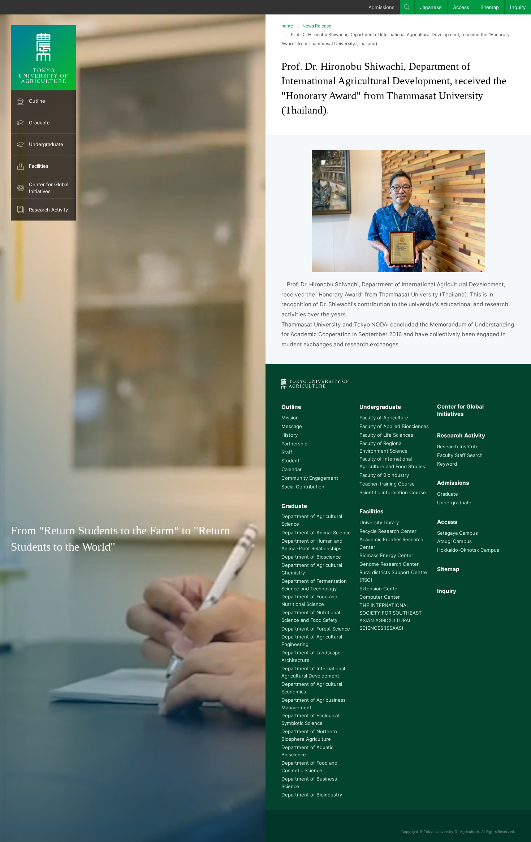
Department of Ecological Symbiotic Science (310, 719)
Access (461, 7)
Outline (37, 101)
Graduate (39, 122)
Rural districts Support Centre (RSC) (393, 576)
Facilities (38, 166)
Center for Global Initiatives (48, 187)
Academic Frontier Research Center (391, 543)
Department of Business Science (309, 782)
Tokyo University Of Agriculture (451, 831)
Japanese (431, 7)
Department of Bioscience (311, 557)
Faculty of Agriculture (383, 417)
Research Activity (48, 210)
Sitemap (489, 7)
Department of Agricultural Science (311, 520)
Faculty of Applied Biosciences (394, 426)
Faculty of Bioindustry (384, 475)
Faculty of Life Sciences (386, 435)
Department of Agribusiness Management (313, 703)
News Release (316, 26)
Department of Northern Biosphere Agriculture (309, 735)
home (287, 26)
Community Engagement (309, 478)
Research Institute (458, 446)
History (289, 435)
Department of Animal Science (316, 532)
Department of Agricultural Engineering (311, 640)
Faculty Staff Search (460, 455)
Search (407, 7)
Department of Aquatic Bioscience (307, 751)
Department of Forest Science (315, 629)
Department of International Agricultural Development (313, 672)
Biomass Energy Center (386, 555)
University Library (379, 522)
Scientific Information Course (392, 492)
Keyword (447, 464)
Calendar (291, 469)
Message (291, 426)
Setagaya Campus (457, 533)
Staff (286, 452)
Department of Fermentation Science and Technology (314, 584)
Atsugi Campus (454, 541)
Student (290, 460)
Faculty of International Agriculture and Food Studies (392, 462)
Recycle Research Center (387, 531)
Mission (290, 417)
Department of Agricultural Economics (311, 687)
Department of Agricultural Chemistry (311, 569)
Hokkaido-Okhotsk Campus (468, 550)
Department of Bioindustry (311, 795)
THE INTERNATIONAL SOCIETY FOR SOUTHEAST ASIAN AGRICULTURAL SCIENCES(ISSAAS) (390, 616)
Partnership (294, 443)
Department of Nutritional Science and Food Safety (310, 616)
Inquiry (518, 7)
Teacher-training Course (387, 484)
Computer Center (379, 597)
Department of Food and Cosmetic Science (309, 766)
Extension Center (379, 588)
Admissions (381, 7)
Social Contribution (302, 487)
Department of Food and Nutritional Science (309, 600)
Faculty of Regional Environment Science (383, 447)
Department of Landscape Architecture (311, 656)
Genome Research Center (389, 564)
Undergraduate (46, 144)
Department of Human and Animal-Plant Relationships (311, 544)
